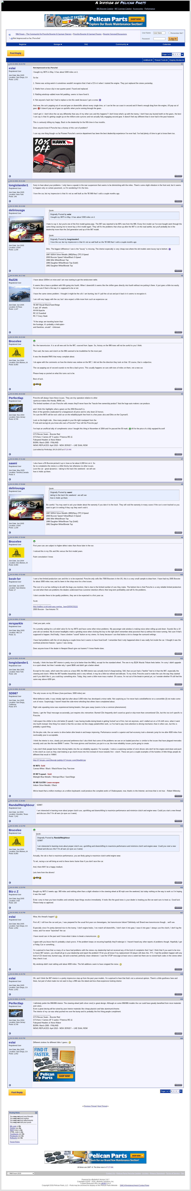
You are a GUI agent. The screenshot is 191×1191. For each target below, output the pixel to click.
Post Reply (15, 53)
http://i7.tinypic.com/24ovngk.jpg (46, 760)
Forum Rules (15, 1142)
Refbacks (13, 1138)
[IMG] (12, 1130)
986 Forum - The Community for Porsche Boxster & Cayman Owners (43, 34)
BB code (13, 1126)
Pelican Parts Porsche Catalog (128, 1173)
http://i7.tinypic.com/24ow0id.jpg (73, 760)
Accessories (138, 9)
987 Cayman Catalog (123, 9)
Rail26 (13, 279)
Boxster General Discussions (115, 34)
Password (146, 39)
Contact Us (110, 1173)
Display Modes (175, 60)
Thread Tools (160, 60)
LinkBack (147, 60)
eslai (12, 68)
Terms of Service (173, 1173)
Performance (150, 9)
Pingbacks (14, 1136)
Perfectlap (16, 398)
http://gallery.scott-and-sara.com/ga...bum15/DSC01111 (55, 607)
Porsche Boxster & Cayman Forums (87, 34)
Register (22, 44)
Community (121, 44)
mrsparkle (16, 623)
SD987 (13, 693)
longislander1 (18, 185)
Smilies (13, 1128)
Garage (57, 44)
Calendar (167, 44)
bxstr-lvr (15, 578)
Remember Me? (177, 33)
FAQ (86, 44)
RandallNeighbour (21, 805)
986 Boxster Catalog (105, 9)
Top (182, 1173)
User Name (146, 33)
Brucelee (15, 341)
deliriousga (17, 210)
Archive (145, 1173)
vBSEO (104, 1183)
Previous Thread (90, 1106)
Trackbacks (14, 1134)
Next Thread (102, 1106)
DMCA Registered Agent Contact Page (134, 1185)
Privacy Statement (157, 1173)
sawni (13, 463)
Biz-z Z (13, 891)
